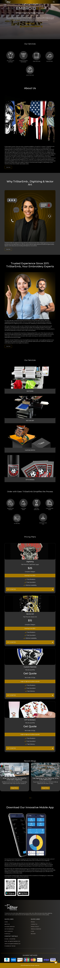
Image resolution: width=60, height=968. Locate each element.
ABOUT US (7, 924)
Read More (14, 788)
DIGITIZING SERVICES (10, 926)
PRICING (33, 921)
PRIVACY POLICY (35, 926)
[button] (53, 1)
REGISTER (33, 933)
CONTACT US (34, 924)
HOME (6, 921)
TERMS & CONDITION (36, 929)
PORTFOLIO (7, 933)
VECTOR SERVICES (9, 929)
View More (8, 167)
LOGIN (32, 931)
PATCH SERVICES (9, 931)
